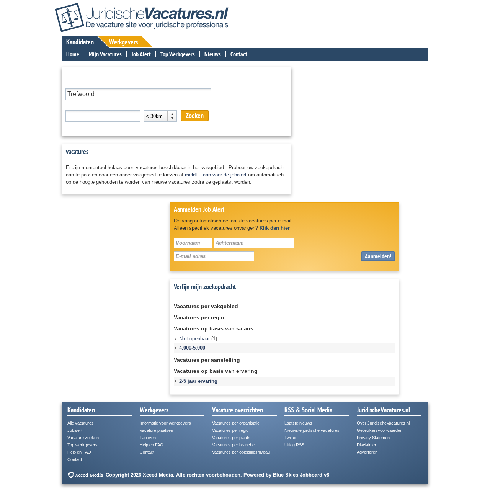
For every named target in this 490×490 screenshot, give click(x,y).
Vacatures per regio (230, 430)
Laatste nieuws (298, 423)
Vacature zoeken (83, 437)
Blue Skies (285, 475)
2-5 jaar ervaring (198, 381)
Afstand (152, 105)
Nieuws (212, 54)
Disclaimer (366, 445)
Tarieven (148, 437)
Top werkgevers (82, 445)
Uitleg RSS (294, 445)
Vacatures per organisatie (236, 423)
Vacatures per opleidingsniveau (241, 452)
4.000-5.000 (192, 348)
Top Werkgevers (177, 54)
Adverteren (367, 452)
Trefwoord (76, 83)
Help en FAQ (79, 452)
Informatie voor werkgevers (165, 423)
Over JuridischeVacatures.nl (383, 423)
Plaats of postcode (86, 105)
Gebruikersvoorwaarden (379, 430)
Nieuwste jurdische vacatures (312, 430)
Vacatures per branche (233, 445)
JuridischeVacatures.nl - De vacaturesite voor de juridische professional (141, 17)
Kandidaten (80, 42)
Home (72, 54)
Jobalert (74, 430)
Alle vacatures (80, 423)
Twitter (290, 437)
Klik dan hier (275, 228)
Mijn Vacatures (105, 54)
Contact (238, 54)
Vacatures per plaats (231, 437)
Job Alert (141, 54)
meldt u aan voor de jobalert (216, 175)
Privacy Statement (374, 437)
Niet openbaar (194, 338)
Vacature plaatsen (156, 430)
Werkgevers (123, 42)
